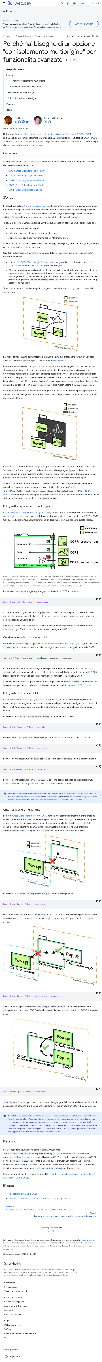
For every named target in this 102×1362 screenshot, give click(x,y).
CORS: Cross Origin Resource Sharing (26, 185)
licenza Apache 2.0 (75, 1243)
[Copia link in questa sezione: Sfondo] (15, 197)
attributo (15, 647)
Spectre (36, 366)
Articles (7, 11)
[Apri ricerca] (62, 3)
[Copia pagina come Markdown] (74, 60)
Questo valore (11, 783)
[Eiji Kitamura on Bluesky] (27, 122)
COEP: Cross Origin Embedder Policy (26, 171)
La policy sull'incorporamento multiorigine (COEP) (27, 512)
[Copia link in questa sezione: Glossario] (19, 153)
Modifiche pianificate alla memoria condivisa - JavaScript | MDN (39, 1198)
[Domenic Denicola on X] (45, 122)
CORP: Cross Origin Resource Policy (26, 180)
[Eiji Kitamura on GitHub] (19, 122)
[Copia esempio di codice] (100, 599)
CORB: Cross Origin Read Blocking (25, 190)
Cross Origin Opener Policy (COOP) (29, 816)
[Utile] (93, 36)
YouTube (7, 1329)
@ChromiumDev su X (13, 1325)
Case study (9, 1310)
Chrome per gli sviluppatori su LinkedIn (20, 1333)
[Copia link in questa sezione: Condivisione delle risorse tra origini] (49, 637)
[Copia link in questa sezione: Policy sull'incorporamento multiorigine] (52, 506)
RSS (5, 1337)
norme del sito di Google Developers (34, 1246)
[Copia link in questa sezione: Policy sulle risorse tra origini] (40, 693)
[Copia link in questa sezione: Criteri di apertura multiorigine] (42, 809)
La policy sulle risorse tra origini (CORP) (22, 699)
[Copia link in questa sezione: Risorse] (16, 1186)
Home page (7, 36)
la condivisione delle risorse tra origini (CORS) (61, 643)
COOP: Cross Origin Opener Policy (25, 175)
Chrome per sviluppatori (14, 1301)
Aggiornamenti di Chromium (16, 1306)
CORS (94, 672)
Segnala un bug (10, 1287)
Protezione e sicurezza (44, 36)
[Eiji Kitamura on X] (15, 122)
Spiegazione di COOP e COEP (23, 1194)
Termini (6, 1350)
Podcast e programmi (13, 1314)
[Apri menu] (4, 3)
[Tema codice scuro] (97, 599)
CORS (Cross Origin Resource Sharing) (39, 262)
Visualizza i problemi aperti (15, 1291)
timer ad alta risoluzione (69, 1153)
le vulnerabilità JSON (62, 360)
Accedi (95, 3)
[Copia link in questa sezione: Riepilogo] (18, 1141)
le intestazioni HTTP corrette (77, 685)
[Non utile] (97, 36)
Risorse (28, 36)
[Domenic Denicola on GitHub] (49, 122)
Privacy (15, 1350)
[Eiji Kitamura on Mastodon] (23, 122)
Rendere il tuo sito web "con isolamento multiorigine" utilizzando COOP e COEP (53, 134)
